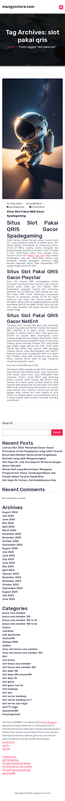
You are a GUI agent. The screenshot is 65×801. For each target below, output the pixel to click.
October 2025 (10, 541)
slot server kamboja (14, 696)
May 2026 (8, 523)
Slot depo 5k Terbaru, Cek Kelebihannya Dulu (29, 480)
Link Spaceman (11, 634)
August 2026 (10, 512)
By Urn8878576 (34, 203)
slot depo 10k (10, 670)
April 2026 (8, 526)
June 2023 (8, 599)
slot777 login (10, 707)
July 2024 (8, 559)
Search (7, 423)
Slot (4, 656)
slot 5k (5, 745)
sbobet (6, 645)
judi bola (6, 749)
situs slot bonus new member (20, 649)
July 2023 (8, 595)
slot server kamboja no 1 (16, 699)
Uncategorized (17, 207)
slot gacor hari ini (12, 685)
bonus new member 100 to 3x (19, 620)
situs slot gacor (49, 722)
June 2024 (8, 562)
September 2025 (12, 544)
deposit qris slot (36, 255)
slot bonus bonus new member (17, 766)
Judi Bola (7, 631)
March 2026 (9, 530)
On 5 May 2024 (14, 203)
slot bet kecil (8, 742)
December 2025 (11, 533)
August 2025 (10, 548)
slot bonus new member (16, 663)
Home (11, 47)
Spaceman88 (10, 710)
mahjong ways (9, 756)
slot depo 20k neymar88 (17, 674)
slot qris (7, 692)
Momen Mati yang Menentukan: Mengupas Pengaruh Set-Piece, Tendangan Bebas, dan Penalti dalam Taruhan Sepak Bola (29, 473)
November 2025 (11, 537)
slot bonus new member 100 (19, 667)
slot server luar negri (15, 703)
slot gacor (8, 681)
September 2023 (12, 588)
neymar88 (8, 638)
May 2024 (8, 566)
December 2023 (11, 577)
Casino (6, 627)
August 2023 (10, 591)
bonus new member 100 (16, 616)
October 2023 (10, 584)
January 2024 (10, 573)
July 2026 (8, 515)
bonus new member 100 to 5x (19, 623)
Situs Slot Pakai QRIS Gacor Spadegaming (26, 214)
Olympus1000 (10, 641)
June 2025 (8, 555)
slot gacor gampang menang (16, 763)
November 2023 (11, 581)
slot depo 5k (9, 678)
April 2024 (8, 570)
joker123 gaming (10, 760)
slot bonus (8, 660)
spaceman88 (8, 773)
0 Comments (38, 207)
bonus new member (14, 613)
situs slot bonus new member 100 (22, 652)
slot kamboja (10, 689)
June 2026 (8, 519)
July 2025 (8, 552)
